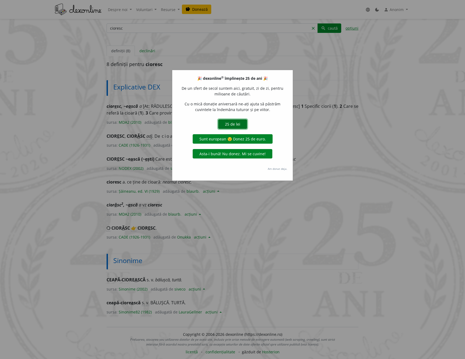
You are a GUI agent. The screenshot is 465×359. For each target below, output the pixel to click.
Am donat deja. (277, 169)
